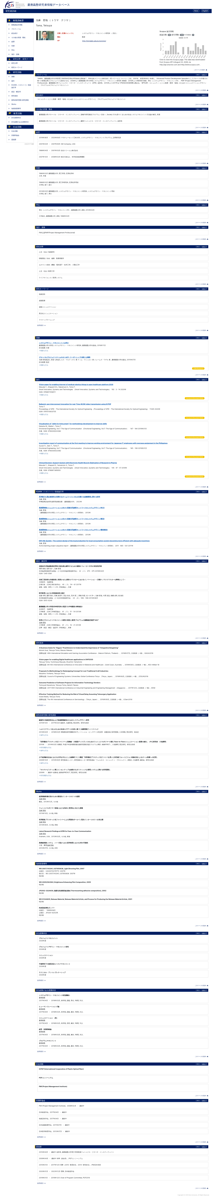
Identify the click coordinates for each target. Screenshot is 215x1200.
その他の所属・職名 (18, 37)
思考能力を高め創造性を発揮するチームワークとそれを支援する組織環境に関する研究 (69, 497)
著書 (13, 76)
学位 (13, 50)
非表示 (204, 75)
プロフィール (16, 29)
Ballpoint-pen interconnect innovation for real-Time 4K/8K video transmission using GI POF (75, 404)
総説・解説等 (16, 92)
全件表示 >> (41, 325)
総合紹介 (14, 33)
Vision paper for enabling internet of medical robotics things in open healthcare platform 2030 (76, 384)
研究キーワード (16, 67)
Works (13, 104)
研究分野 (14, 63)
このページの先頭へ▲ (200, 70)
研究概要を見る (45, 747)
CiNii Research (198, 368)
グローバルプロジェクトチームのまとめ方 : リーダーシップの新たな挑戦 (64, 357)
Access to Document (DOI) (194, 398)
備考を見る (44, 735)
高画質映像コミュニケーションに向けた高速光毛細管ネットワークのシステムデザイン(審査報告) (73, 530)
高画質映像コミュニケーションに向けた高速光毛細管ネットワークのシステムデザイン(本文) (72, 508)
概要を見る (44, 351)
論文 (13, 81)
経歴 (13, 42)
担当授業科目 (16, 118)
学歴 (13, 46)
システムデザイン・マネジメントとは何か (54, 343)
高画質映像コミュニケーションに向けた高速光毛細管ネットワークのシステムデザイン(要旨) (72, 519)
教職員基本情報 (16, 25)
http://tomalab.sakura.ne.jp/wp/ (94, 41)
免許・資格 (15, 54)
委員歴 (13, 139)
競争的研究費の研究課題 (20, 100)
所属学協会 (15, 135)
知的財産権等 (16, 108)
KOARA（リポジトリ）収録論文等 (21, 86)
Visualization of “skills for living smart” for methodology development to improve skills (73, 424)
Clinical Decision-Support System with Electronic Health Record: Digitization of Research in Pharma (78, 463)
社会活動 (14, 131)
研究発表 (14, 96)
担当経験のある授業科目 (20, 122)
